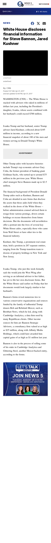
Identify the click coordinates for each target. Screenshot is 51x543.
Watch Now (43, 4)
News (6, 23)
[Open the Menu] (4, 4)
